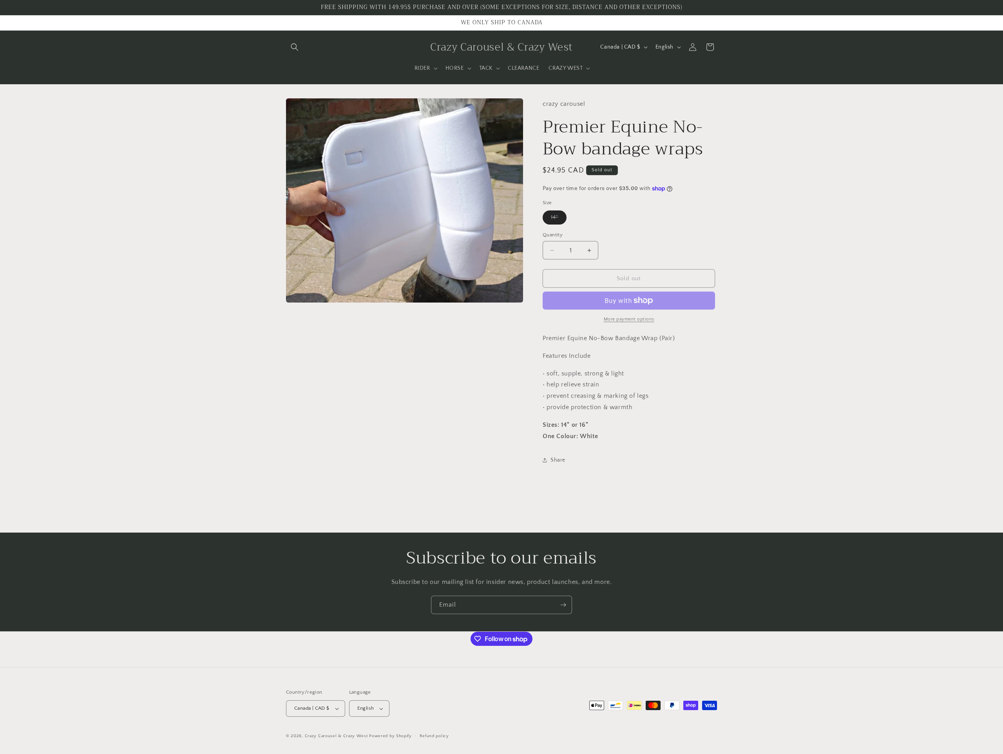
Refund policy (434, 736)
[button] (294, 47)
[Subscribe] (563, 605)
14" (559, 219)
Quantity (553, 234)
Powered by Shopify (390, 736)
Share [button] (557, 460)
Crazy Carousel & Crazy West (336, 736)
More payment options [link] (629, 319)
